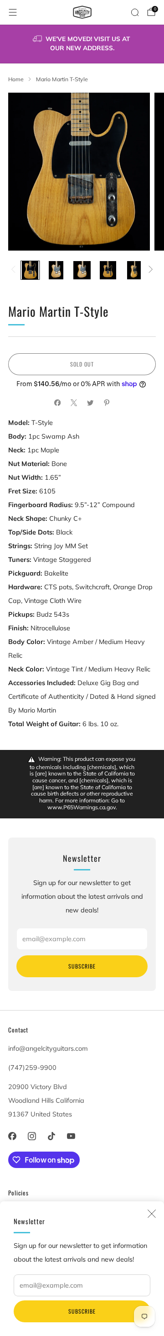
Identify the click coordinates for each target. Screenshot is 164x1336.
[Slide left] (14, 270)
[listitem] (82, 44)
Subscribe (82, 1311)
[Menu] (12, 12)
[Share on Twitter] (90, 403)
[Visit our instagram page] (31, 1136)
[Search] (134, 12)
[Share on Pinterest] (107, 403)
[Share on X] (74, 403)
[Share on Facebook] (57, 403)
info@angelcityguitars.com (48, 1048)
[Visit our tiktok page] (51, 1136)
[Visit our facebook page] (12, 1136)
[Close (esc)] (151, 1213)
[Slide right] (149, 270)
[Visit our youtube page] (71, 1136)
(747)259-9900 (32, 1068)
